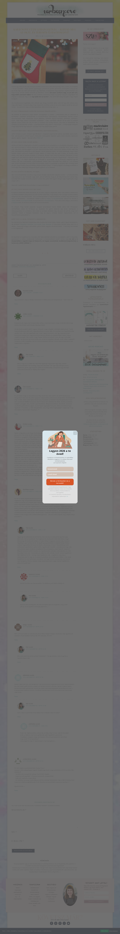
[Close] (75, 433)
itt (67, 496)
